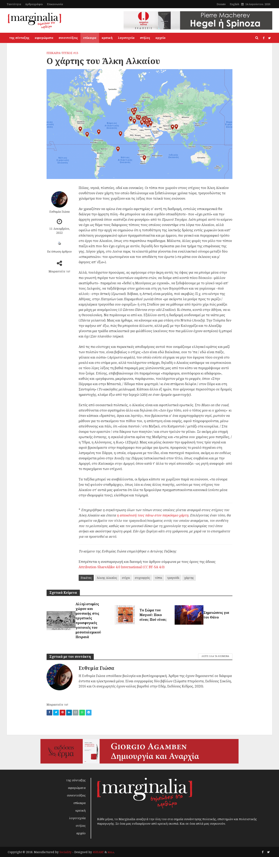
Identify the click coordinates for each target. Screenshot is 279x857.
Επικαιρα (53, 53)
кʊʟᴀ (111, 852)
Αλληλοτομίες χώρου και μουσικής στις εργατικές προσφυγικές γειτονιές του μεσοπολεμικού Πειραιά (88, 620)
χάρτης (189, 578)
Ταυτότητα (14, 4)
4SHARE (98, 852)
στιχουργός (142, 578)
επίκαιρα (89, 38)
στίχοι (126, 578)
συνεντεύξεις (68, 38)
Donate (221, 4)
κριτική (107, 38)
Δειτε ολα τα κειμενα (215, 656)
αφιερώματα (44, 38)
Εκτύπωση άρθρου (59, 251)
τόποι (158, 578)
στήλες (145, 38)
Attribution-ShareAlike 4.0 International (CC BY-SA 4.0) (121, 567)
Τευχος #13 (69, 53)
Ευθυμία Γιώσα (59, 211)
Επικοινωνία (55, 4)
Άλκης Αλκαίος (107, 578)
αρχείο (160, 38)
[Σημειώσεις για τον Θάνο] (189, 614)
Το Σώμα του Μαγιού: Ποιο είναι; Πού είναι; (153, 615)
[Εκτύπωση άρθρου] (60, 243)
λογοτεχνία (126, 38)
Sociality (65, 852)
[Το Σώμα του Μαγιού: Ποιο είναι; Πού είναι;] (125, 614)
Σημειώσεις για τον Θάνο (216, 615)
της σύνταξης (19, 38)
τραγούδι (173, 578)
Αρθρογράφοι (34, 4)
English (234, 4)
